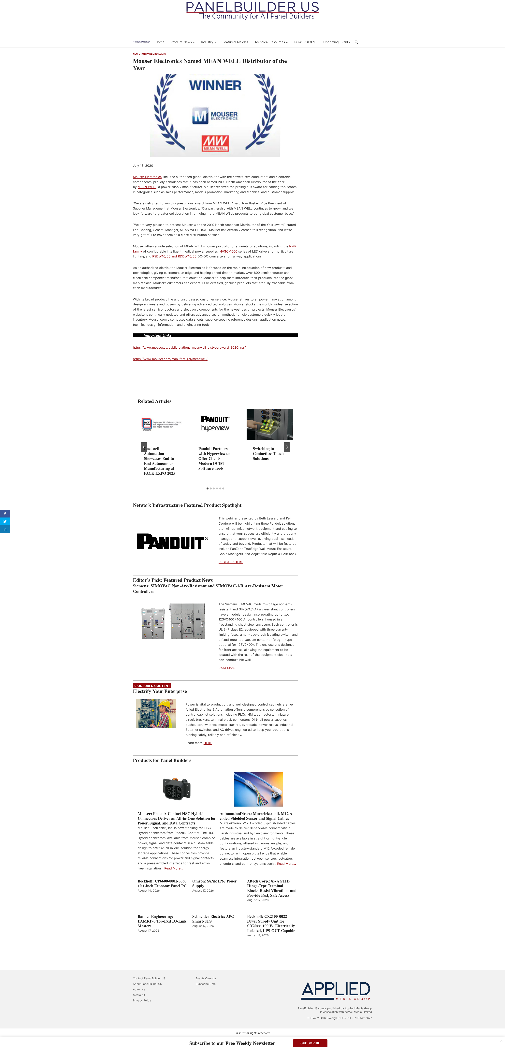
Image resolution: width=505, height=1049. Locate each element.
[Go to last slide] (144, 447)
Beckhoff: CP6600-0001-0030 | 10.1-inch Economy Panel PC (163, 883)
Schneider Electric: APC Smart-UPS (213, 919)
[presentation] (161, 424)
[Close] (501, 1040)
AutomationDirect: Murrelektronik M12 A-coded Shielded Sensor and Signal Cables (257, 816)
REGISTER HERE (231, 562)
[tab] (208, 488)
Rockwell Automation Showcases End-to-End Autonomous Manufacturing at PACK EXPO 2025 (159, 461)
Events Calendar (206, 978)
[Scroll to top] (497, 1038)
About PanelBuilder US (147, 983)
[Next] (287, 447)
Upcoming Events (336, 42)
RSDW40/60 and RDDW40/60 (174, 256)
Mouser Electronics (147, 177)
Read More (227, 668)
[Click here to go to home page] (141, 42)
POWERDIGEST (305, 42)
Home (159, 42)
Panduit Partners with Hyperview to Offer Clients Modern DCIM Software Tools (214, 458)
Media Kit (139, 995)
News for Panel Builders (149, 53)
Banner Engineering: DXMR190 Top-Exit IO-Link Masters (162, 921)
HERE (208, 743)
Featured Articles (235, 42)
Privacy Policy (142, 1000)
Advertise (139, 989)
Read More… (173, 868)
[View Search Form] (356, 42)
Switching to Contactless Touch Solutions (268, 453)
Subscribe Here (206, 983)
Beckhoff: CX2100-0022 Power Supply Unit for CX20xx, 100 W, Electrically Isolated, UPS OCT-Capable (271, 923)
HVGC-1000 (228, 251)
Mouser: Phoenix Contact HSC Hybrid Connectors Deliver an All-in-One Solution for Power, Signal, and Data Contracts (177, 818)
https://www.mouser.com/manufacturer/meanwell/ (170, 359)
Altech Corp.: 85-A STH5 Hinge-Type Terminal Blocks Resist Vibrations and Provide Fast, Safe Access (271, 888)
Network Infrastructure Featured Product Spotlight (187, 505)
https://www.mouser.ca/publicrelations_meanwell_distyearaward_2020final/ (189, 347)
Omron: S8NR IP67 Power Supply (214, 883)
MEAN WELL (147, 187)
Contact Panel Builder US (149, 978)
